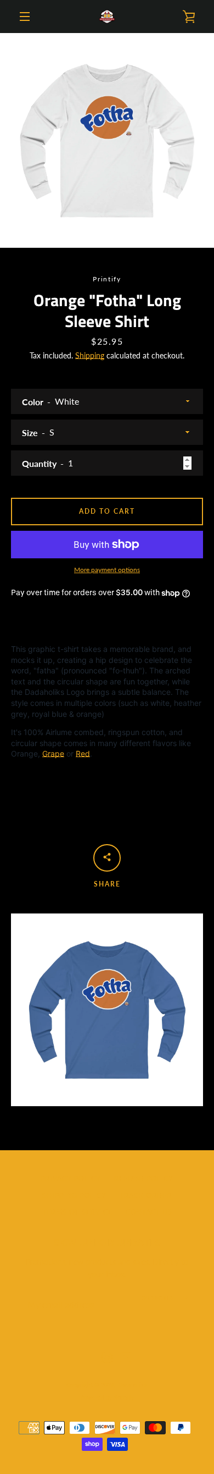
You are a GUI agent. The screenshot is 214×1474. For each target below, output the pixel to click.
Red (83, 753)
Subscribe (159, 1297)
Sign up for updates (107, 1242)
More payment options (107, 569)
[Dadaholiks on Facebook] (88, 1356)
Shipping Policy (74, 1196)
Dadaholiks (132, 1384)
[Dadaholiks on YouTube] (125, 1356)
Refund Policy (143, 1178)
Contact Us (149, 1212)
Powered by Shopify (107, 1397)
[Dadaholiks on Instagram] (107, 1356)
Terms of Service (77, 1212)
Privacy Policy (71, 1178)
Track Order (146, 1196)
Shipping (89, 355)
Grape (53, 753)
